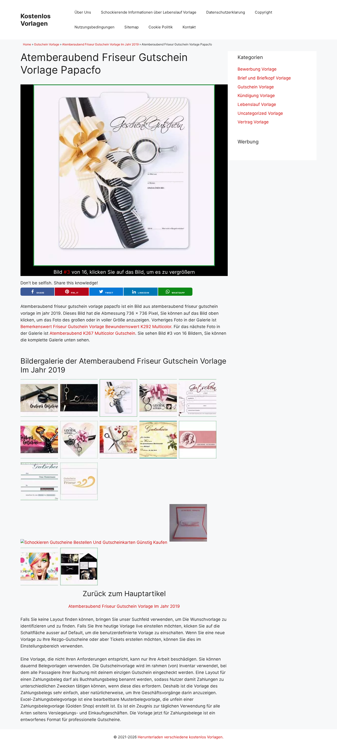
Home (27, 44)
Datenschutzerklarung (225, 12)
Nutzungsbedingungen (94, 27)
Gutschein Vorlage (46, 44)
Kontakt (189, 27)
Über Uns (83, 12)
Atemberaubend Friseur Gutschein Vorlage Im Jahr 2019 (100, 44)
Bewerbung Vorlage (257, 69)
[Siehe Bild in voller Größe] (124, 264)
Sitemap (131, 27)
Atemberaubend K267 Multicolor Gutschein (92, 333)
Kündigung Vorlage (256, 95)
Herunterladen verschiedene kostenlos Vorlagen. (181, 737)
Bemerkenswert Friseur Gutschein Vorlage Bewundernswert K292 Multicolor (95, 326)
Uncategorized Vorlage (260, 113)
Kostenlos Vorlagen (35, 19)
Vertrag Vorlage (253, 121)
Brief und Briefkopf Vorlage (264, 78)
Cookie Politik (161, 27)
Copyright (263, 12)
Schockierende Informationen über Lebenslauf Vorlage (148, 12)
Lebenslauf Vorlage (257, 104)
